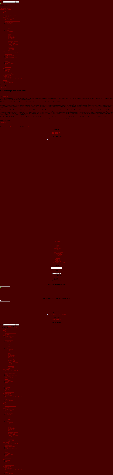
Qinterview (7, 71)
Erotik (9, 32)
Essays (9, 34)
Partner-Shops (8, 67)
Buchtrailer (7, 56)
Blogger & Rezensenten (10, 55)
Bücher (4, 17)
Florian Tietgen (5, 96)
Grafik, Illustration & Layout (11, 57)
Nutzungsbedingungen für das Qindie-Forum (14, 78)
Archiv (4, 68)
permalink (27, 126)
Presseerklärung (8, 73)
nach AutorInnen (8, 23)
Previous (2, 87)
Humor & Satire (11, 38)
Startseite (4, 11)
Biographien (10, 31)
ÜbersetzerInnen (8, 65)
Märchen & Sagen (11, 43)
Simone (13, 93)
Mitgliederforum (6, 76)
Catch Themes (14, 327)
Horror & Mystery (11, 37)
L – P (9, 26)
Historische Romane (12, 36)
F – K (9, 25)
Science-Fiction (11, 48)
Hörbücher (10, 39)
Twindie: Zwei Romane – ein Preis (12, 21)
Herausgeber (7, 58)
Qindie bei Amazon (57, 319)
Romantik (10, 45)
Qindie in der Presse (9, 74)
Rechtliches (5, 80)
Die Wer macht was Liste (10, 15)
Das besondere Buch (9, 18)
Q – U (9, 28)
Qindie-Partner (6, 51)
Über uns (4, 12)
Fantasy (9, 35)
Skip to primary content (5, 8)
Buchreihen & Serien (9, 19)
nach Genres (7, 30)
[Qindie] (2, 3)
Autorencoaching (8, 54)
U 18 (9, 50)
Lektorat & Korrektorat (10, 60)
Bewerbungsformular (7, 75)
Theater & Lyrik (11, 49)
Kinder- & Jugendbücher (13, 41)
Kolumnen (7, 69)
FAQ (6, 13)
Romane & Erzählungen (13, 44)
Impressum (7, 81)
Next (7, 87)
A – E (9, 24)
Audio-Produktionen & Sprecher (12, 52)
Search (1, 1)
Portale (6, 61)
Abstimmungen (8, 77)
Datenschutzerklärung (9, 82)
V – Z (9, 29)
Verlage (6, 64)
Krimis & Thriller (11, 42)
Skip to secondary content (5, 9)
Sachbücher (10, 47)
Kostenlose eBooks (9, 22)
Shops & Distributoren (10, 63)
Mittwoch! (7, 70)
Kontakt (7, 16)
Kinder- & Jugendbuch (58, 252)
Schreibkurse (8, 62)
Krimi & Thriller (57, 253)
